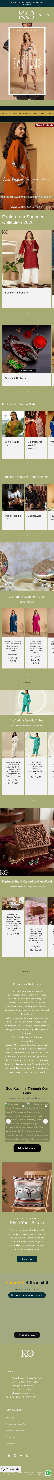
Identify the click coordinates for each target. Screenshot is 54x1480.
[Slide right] (33, 313)
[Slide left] (21, 313)
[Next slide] (33, 103)
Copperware (35, 515)
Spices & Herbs (14, 378)
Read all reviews (27, 1335)
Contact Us (11, 1443)
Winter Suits (12, 442)
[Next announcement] (49, 4)
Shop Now (27, 1259)
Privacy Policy (12, 1437)
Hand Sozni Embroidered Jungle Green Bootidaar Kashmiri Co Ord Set (36, 767)
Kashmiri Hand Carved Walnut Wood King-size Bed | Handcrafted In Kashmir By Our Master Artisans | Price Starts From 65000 (13, 922)
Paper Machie (13, 515)
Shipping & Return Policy (17, 1424)
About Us (10, 1417)
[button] (6, 15)
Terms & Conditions (15, 1430)
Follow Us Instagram (27, 1148)
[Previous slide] (21, 103)
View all (27, 682)
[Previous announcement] (5, 4)
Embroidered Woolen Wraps (35, 445)
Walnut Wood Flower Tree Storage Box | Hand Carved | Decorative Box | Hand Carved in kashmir (36, 936)
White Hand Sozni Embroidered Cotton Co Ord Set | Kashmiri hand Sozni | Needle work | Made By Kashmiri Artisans (13, 769)
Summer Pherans (15, 292)
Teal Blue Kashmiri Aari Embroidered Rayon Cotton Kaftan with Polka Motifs (13, 646)
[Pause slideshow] (51, 103)
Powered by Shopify (30, 1472)
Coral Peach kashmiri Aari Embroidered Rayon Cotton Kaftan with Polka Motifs (35, 647)
